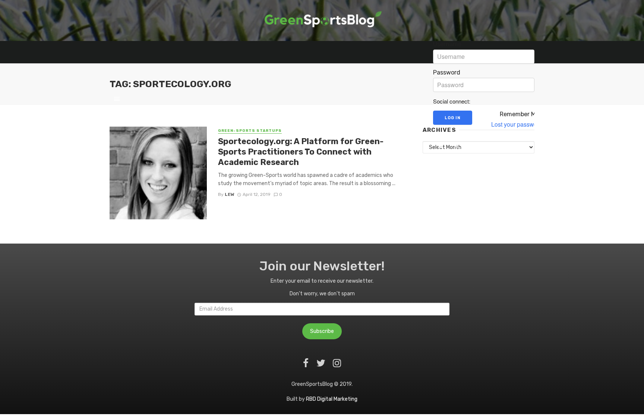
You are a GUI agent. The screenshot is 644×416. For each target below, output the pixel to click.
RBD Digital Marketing (331, 399)
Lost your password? (518, 124)
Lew (229, 194)
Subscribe (322, 331)
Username (447, 44)
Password (446, 72)
